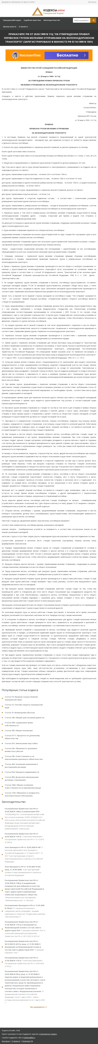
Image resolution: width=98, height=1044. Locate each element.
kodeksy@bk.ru (29, 1037)
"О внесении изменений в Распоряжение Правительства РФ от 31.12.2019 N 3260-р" (24, 838)
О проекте (23, 26)
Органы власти (9, 26)
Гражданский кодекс (12, 20)
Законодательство (51, 20)
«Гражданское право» (48, 1034)
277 (21, 358)
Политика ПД (27, 1041)
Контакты (92, 2)
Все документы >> (38, 1007)
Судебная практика (32, 20)
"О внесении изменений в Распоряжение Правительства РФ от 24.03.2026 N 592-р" (24, 962)
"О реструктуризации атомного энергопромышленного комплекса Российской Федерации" (23, 871)
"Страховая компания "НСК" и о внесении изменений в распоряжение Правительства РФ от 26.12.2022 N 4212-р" (25, 929)
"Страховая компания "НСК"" (24, 947)
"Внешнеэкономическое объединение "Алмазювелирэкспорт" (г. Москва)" (24, 890)
